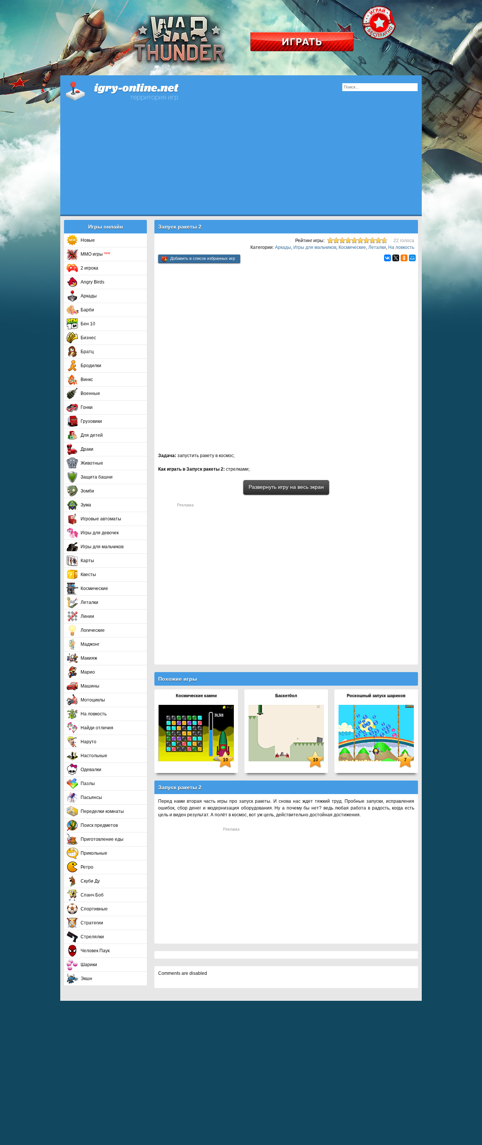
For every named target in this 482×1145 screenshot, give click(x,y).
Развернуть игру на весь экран (286, 487)
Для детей (92, 435)
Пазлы (88, 783)
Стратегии (92, 922)
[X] (395, 258)
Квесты (88, 574)
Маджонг (90, 644)
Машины (90, 686)
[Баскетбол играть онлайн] (286, 732)
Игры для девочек (100, 532)
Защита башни (97, 477)
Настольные (94, 755)
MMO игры (95, 254)
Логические (93, 630)
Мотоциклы (93, 700)
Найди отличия (97, 727)
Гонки (87, 407)
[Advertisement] (241, 162)
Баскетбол (286, 695)
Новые (88, 240)
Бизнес (88, 337)
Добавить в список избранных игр (202, 258)
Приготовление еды (102, 839)
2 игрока (89, 268)
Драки (87, 449)
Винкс (87, 379)
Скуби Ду (90, 881)
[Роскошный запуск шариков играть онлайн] (376, 732)
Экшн (86, 978)
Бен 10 (88, 323)
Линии (87, 616)
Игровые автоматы (101, 518)
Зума (86, 505)
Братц (87, 351)
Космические (94, 588)
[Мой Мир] (412, 258)
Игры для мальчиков (102, 546)
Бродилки (91, 365)
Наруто (88, 741)
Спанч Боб (92, 895)
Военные (90, 393)
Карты (87, 560)
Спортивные (94, 909)
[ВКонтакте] (387, 258)
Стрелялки (92, 936)
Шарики (89, 964)
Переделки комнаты (102, 811)
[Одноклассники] (404, 258)
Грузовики (91, 421)
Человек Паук (95, 950)
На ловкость (94, 714)
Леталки (89, 602)
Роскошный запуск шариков (376, 695)
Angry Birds (92, 282)
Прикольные (94, 853)
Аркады (89, 296)
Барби (87, 310)
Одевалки (91, 769)
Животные (92, 463)
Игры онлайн (131, 90)
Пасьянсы (91, 797)
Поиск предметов (99, 825)
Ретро (87, 867)
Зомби (87, 491)
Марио (88, 672)
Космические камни (196, 695)
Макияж (89, 658)
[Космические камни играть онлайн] (196, 732)
